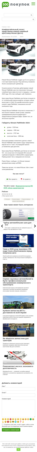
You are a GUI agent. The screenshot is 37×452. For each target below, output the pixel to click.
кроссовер (16, 199)
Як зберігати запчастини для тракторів (16, 339)
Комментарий (6, 399)
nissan (8, 199)
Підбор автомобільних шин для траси (17, 224)
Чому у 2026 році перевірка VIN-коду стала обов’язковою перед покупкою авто (17, 251)
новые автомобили (18, 201)
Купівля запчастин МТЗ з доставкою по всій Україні (14, 312)
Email (4, 392)
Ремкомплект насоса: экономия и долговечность (18, 367)
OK (18, 449)
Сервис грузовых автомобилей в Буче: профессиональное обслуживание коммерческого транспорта (18, 282)
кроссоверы (26, 199)
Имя (4, 386)
